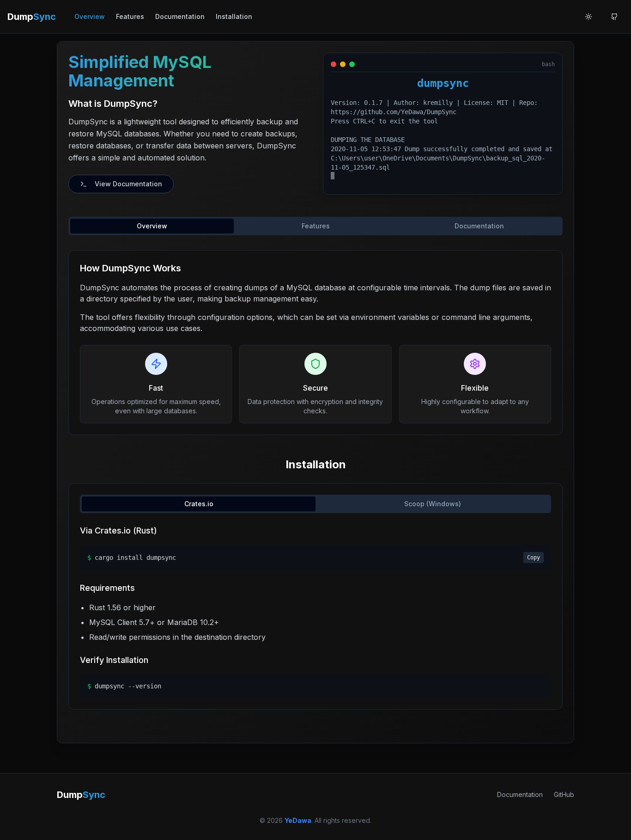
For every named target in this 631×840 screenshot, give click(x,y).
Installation (234, 16)
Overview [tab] (152, 226)
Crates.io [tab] (198, 504)
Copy (533, 557)
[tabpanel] (315, 342)
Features (130, 16)
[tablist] (315, 226)
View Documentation (128, 184)
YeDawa (298, 820)
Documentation (180, 16)
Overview (89, 16)
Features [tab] (316, 226)
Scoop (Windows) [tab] (432, 504)
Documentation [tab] (479, 226)
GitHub (564, 794)
